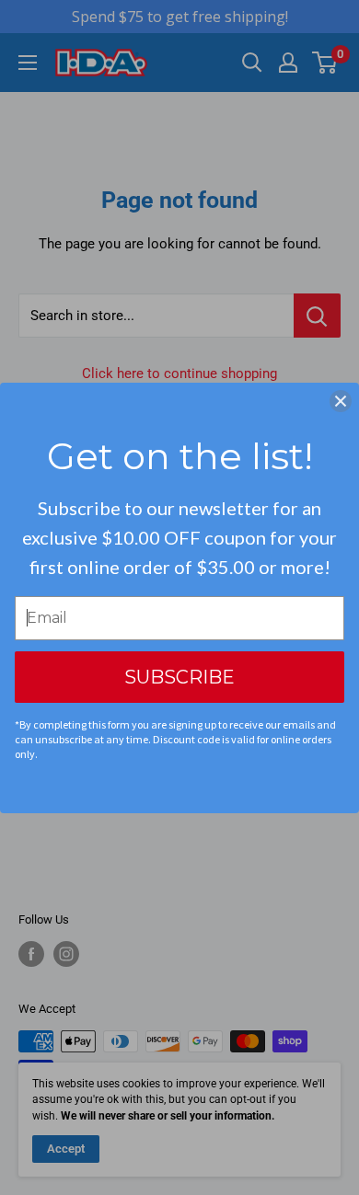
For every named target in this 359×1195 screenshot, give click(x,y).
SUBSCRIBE (179, 677)
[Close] (341, 401)
